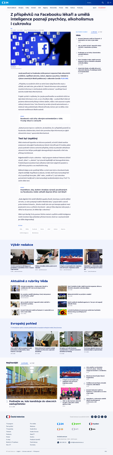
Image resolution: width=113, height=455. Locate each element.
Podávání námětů (35, 439)
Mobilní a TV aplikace (12, 442)
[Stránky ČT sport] (76, 424)
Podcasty (80, 8)
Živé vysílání (9, 426)
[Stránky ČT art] (75, 429)
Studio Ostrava (34, 431)
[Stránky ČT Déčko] (60, 429)
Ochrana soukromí (27, 451)
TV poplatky (9, 429)
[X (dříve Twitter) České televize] (102, 416)
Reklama (32, 426)
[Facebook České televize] (95, 416)
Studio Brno (33, 429)
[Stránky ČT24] (60, 424)
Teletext (8, 431)
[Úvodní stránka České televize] (15, 416)
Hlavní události (11, 8)
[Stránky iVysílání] (94, 424)
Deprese (63, 229)
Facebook (34, 229)
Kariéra (32, 437)
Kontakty (32, 445)
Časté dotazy (33, 442)
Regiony (45, 8)
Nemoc (42, 229)
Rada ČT (32, 434)
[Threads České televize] (105, 416)
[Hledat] (102, 2)
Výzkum (55, 229)
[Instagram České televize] (92, 416)
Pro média (33, 423)
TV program (9, 423)
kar (11, 28)
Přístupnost (36, 451)
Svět (39, 8)
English (18, 451)
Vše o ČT (8, 445)
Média (27, 229)
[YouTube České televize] (99, 416)
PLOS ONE (64, 78)
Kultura (72, 8)
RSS (106, 451)
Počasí (61, 8)
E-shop (8, 439)
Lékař (48, 229)
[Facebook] (41, 48)
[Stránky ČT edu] (92, 429)
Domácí (33, 8)
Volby (27, 8)
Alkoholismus (35, 233)
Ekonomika (53, 8)
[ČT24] (5, 3)
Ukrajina (20, 8)
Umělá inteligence (24, 233)
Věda (66, 8)
